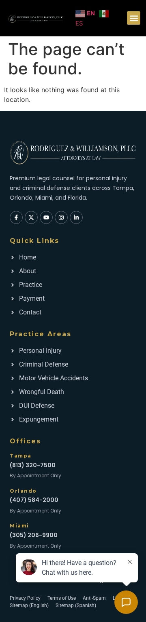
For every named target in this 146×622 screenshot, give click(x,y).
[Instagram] (61, 217)
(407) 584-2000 (34, 500)
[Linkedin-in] (76, 217)
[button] (133, 18)
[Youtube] (46, 217)
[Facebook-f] (16, 217)
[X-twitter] (31, 217)
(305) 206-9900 (34, 535)
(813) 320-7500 (33, 465)
